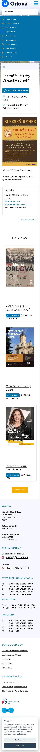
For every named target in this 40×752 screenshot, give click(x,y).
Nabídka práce (11, 48)
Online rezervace (12, 23)
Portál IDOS (7, 668)
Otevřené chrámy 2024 (18, 388)
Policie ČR (6, 659)
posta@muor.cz (16, 557)
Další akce (20, 490)
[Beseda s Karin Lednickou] (20, 434)
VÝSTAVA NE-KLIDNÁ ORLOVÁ (18, 308)
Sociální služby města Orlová (14, 687)
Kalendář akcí (11, 36)
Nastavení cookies (19, 734)
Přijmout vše (20, 745)
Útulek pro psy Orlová (11, 655)
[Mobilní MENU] (36, 3)
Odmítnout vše (20, 740)
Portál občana (11, 19)
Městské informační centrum (15, 651)
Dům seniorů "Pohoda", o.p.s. (15, 691)
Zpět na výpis (27, 220)
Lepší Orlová (10, 32)
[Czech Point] (8, 710)
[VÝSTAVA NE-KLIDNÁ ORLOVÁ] (20, 275)
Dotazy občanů (11, 27)
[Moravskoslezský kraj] (10, 701)
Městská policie (12, 53)
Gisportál (9, 57)
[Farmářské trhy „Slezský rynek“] (14, 3)
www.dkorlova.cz (12, 201)
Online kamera (11, 44)
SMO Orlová (7, 664)
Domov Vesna (8, 682)
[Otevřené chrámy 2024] (20, 354)
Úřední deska (11, 40)
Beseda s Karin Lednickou (16, 467)
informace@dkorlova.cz (15, 204)
